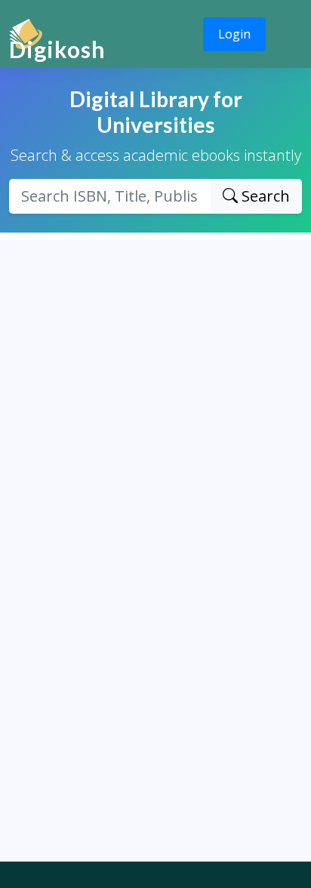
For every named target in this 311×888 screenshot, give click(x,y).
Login (234, 34)
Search (264, 196)
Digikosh (57, 49)
